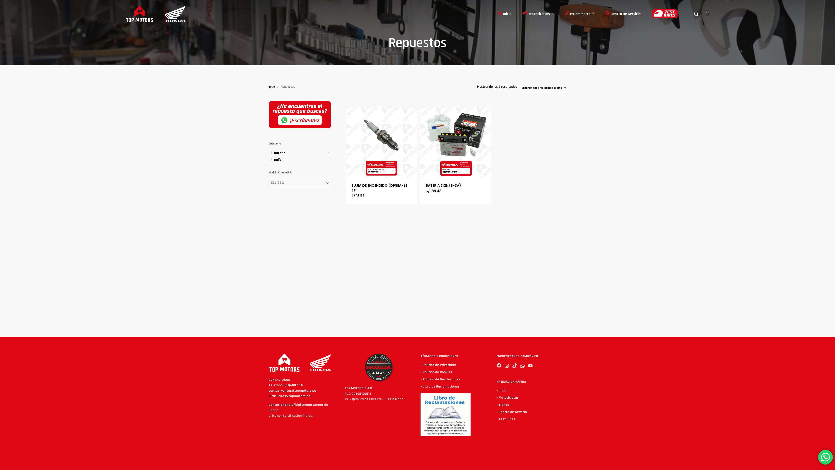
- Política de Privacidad (438, 365)
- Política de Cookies (436, 372)
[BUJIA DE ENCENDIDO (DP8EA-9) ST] (381, 142)
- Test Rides (505, 419)
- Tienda (502, 405)
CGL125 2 (277, 182)
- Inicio (501, 390)
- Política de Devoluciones (440, 379)
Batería (280, 153)
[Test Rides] (664, 14)
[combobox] (543, 88)
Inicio (272, 87)
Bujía (278, 160)
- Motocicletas (507, 397)
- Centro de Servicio (511, 412)
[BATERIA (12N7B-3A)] (455, 142)
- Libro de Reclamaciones (440, 386)
